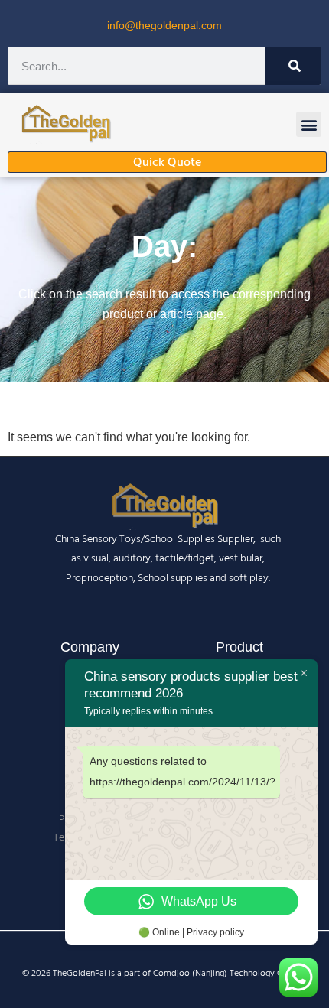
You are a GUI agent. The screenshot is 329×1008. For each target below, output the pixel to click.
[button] (308, 124)
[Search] (293, 66)
